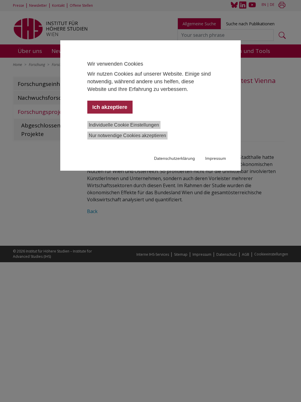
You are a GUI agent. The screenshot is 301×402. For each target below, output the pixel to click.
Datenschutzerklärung (174, 158)
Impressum (215, 158)
